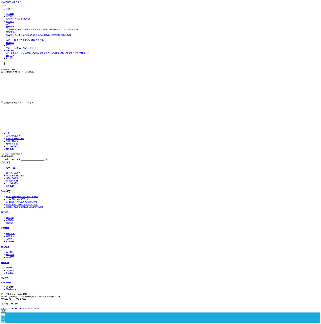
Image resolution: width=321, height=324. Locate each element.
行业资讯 (10, 255)
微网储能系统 (12, 144)
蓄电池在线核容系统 (15, 139)
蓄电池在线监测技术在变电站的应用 (22, 204)
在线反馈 (10, 220)
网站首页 (10, 14)
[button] (5, 69)
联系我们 (10, 223)
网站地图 (10, 268)
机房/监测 (10, 234)
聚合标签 (10, 270)
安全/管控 (10, 239)
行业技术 (10, 252)
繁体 (3, 311)
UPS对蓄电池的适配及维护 (18, 199)
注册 (13, 9)
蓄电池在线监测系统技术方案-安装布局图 (24, 207)
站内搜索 (10, 273)
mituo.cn (37, 308)
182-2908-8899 (7, 282)
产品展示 (5, 228)
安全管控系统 (12, 146)
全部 (8, 24)
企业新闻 (10, 257)
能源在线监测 (12, 141)
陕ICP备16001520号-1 (10, 304)
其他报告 (10, 149)
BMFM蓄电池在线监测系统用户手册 (22, 202)
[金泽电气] (160, 2)
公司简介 (10, 218)
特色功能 (5, 263)
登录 (8, 9)
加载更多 (5, 162)
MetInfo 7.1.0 (16, 308)
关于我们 (5, 212)
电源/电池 (10, 236)
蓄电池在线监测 (13, 136)
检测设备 (10, 241)
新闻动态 (5, 247)
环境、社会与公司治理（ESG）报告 (22, 197)
